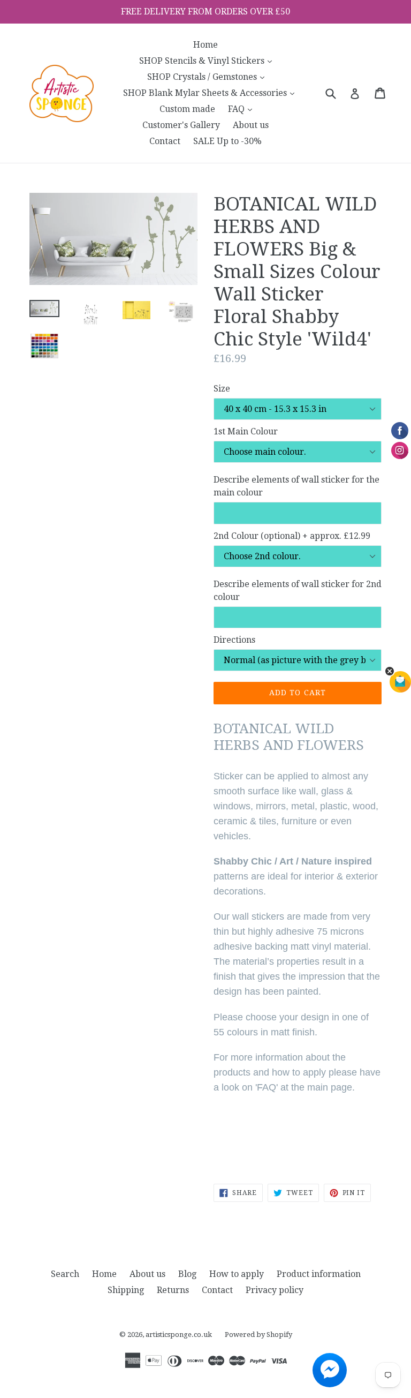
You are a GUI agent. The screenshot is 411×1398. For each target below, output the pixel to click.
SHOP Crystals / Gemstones (208, 76)
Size (222, 389)
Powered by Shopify (258, 1335)
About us (251, 125)
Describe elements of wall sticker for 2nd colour (298, 590)
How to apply (236, 1274)
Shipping (126, 1290)
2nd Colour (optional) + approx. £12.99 (292, 536)
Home (205, 45)
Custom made (187, 109)
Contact (164, 141)
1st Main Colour (246, 431)
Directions (234, 640)
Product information (319, 1274)
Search (65, 1274)
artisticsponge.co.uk (179, 1335)
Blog (187, 1274)
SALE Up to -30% (227, 141)
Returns (173, 1290)
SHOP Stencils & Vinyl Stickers (208, 60)
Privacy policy (274, 1290)
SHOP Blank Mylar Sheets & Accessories (211, 92)
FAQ (242, 108)
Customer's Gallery (181, 125)
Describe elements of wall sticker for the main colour (296, 486)
